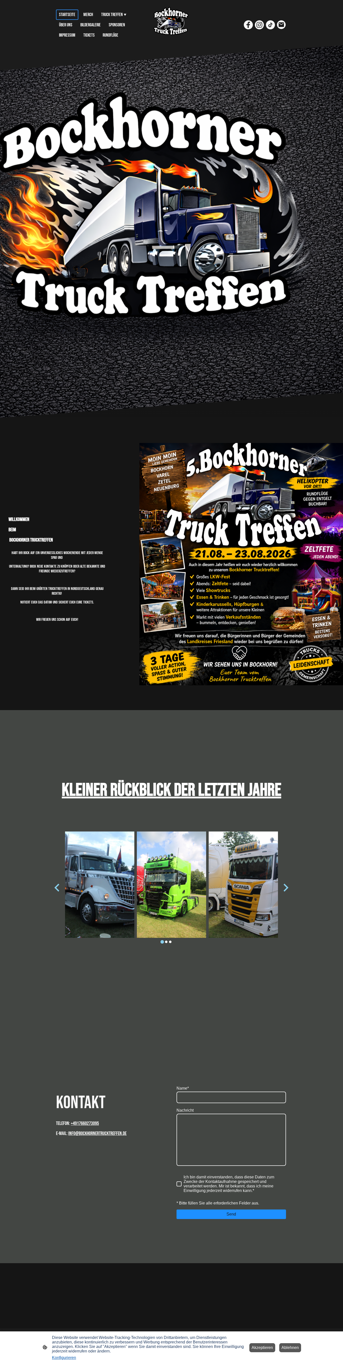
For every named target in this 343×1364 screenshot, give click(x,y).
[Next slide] (285, 887)
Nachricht (185, 1110)
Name (183, 1088)
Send (231, 1214)
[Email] (281, 24)
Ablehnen (290, 1347)
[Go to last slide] (57, 887)
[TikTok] (270, 24)
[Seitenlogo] (171, 25)
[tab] (162, 942)
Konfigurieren (64, 1357)
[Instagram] (259, 24)
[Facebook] (248, 24)
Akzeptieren (262, 1347)
